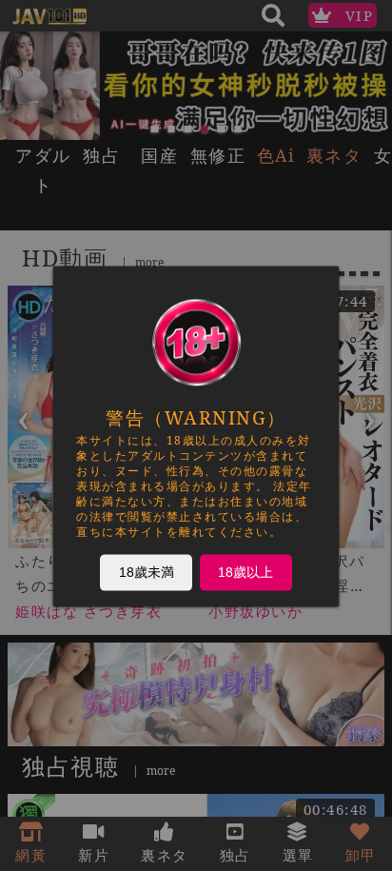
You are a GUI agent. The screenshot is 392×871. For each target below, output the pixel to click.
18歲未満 (146, 571)
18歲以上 (245, 571)
